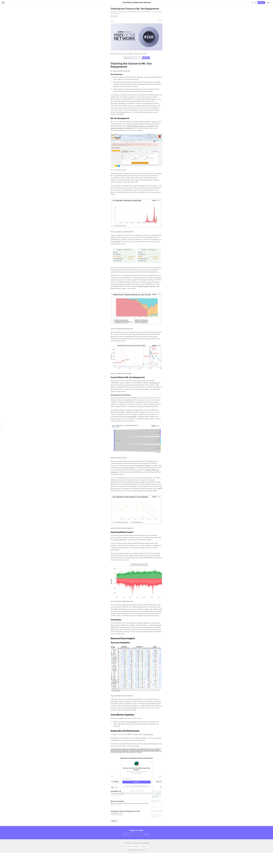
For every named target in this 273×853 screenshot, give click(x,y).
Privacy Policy (147, 786)
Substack (129, 850)
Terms (139, 843)
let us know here (148, 734)
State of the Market (131, 722)
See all (113, 821)
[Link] (108, 65)
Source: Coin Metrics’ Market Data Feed (122, 232)
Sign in (268, 2)
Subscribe (261, 2)
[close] (150, 762)
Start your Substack (133, 846)
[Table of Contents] (2, 426)
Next (158, 781)
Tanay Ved (127, 71)
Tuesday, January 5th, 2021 (117, 793)
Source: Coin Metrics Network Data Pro (122, 528)
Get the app (143, 846)
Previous (116, 781)
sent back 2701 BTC (128, 468)
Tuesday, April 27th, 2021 (117, 813)
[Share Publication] (255, 2)
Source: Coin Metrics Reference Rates (121, 373)
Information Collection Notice (136, 786)
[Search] (252, 2)
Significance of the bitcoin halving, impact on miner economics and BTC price (129, 803)
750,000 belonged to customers (146, 286)
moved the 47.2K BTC (144, 466)
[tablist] (114, 787)
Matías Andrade (117, 71)
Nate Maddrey (120, 814)
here (155, 744)
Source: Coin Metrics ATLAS (119, 458)
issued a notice (153, 383)
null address (117, 242)
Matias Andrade (114, 16)
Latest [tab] (116, 787)
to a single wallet (131, 417)
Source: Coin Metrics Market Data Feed (122, 329)
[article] (136, 794)
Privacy (135, 843)
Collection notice (146, 843)
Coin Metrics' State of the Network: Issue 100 (125, 811)
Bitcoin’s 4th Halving (117, 801)
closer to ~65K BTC (120, 540)
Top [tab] (112, 787)
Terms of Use (143, 785)
